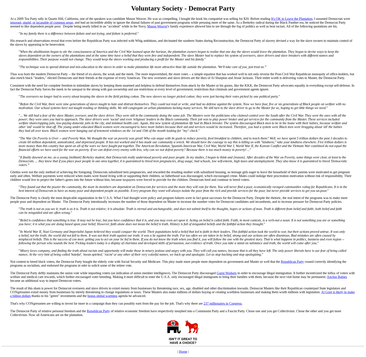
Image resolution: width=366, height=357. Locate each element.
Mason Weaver (157, 26)
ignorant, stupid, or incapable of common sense (41, 22)
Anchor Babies (337, 277)
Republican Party (292, 261)
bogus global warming (102, 296)
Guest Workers (227, 273)
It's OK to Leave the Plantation (291, 18)
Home (183, 351)
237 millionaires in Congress (223, 303)
